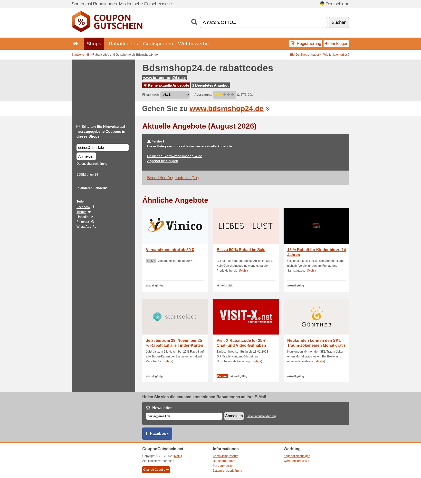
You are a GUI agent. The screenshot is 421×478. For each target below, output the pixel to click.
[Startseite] (75, 43)
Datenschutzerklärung (92, 163)
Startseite (78, 54)
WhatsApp (84, 226)
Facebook (83, 207)
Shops (93, 43)
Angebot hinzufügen (162, 161)
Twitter (81, 212)
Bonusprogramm (224, 461)
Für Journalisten (223, 466)
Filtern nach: (151, 94)
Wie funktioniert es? (336, 54)
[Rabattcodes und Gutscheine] (107, 31)
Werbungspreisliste (296, 461)
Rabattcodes (123, 43)
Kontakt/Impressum (225, 456)
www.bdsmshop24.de (163, 78)
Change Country (154, 469)
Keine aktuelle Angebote (168, 85)
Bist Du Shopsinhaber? (305, 54)
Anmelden (86, 156)
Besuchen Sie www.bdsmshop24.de (174, 156)
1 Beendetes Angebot (210, 85)
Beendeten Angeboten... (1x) (173, 177)
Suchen (339, 22)
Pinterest (83, 222)
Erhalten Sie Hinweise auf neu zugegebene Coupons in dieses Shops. (101, 131)
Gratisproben (158, 43)
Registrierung (308, 43)
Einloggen (338, 43)
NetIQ (178, 456)
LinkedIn (82, 217)
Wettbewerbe (193, 43)
